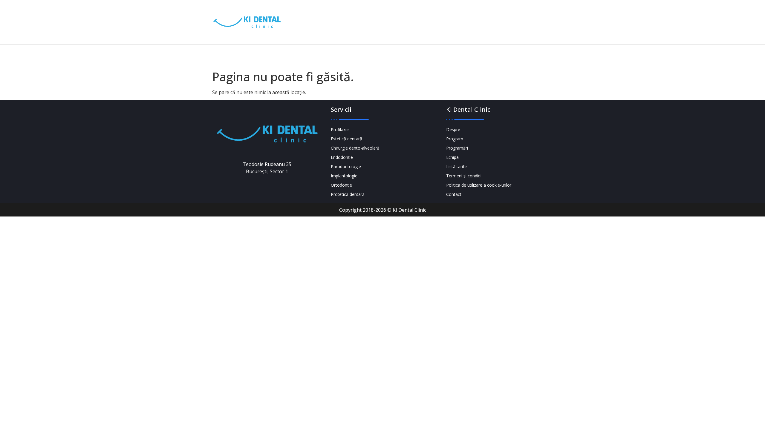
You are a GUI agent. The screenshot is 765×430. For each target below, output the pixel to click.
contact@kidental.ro (439, 26)
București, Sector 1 (510, 26)
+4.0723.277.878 (440, 18)
